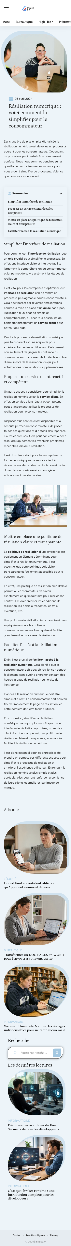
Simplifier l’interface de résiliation (30, 201)
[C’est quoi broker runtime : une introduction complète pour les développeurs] (35, 1159)
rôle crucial (15, 258)
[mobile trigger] (7, 9)
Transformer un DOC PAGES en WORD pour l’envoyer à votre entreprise (34, 957)
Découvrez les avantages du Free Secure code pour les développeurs (33, 1127)
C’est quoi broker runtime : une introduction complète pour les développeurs (31, 1194)
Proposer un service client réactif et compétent (30, 210)
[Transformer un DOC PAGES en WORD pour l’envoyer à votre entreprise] (35, 920)
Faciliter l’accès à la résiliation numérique (34, 231)
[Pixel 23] (28, 9)
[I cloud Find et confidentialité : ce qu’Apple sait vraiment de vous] (35, 849)
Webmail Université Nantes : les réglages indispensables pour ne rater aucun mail (34, 1028)
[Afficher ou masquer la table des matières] (45, 193)
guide (47, 308)
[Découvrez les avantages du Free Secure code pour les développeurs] (35, 1093)
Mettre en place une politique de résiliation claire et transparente (35, 222)
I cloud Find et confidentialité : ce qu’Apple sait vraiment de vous (29, 885)
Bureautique (13, 950)
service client (47, 323)
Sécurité (10, 878)
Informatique (13, 1021)
